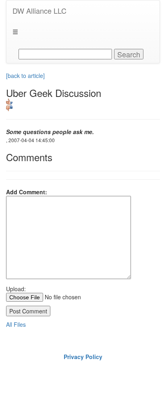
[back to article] (25, 75)
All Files (16, 324)
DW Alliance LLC (39, 10)
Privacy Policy (83, 357)
